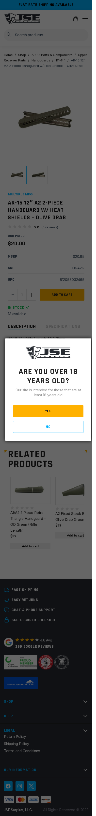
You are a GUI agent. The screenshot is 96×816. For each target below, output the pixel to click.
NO (48, 426)
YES (48, 411)
